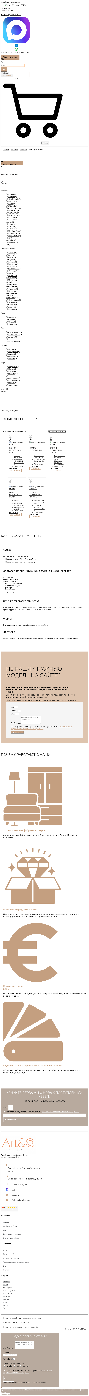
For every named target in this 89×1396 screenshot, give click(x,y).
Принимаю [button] (5, 1394)
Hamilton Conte (14, 231)
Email (13, 714)
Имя (12, 707)
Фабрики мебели (10, 1226)
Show (4, 389)
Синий (11, 320)
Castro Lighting (14, 208)
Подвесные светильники (11, 285)
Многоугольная (12, 378)
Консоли (11, 309)
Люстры (11, 271)
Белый (10, 317)
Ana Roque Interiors (11, 221)
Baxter (10, 204)
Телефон (14, 711)
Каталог (14, 150)
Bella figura (7, 1287)
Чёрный (11, 324)
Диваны (11, 253)
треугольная (13, 385)
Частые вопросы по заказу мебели (16, 1262)
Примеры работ (9, 1254)
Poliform (11, 197)
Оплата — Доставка (11, 1258)
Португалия (13, 352)
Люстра (11, 307)
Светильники (13, 269)
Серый (11, 322)
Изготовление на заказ (12, 1234)
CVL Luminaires (10, 239)
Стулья (11, 260)
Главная (6, 150)
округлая (11, 383)
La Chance (12, 217)
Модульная (12, 367)
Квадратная (12, 380)
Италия (11, 349)
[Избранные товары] (16, 78)
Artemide (11, 229)
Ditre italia (12, 206)
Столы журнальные (10, 297)
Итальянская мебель (11, 1238)
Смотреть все (7, 75)
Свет (5, 1230)
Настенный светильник (11, 277)
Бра (9, 273)
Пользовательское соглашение (16, 1322)
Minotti (11, 194)
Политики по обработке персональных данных (41, 727)
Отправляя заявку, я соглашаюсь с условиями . (41, 727)
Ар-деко (11, 337)
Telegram (25, 1366)
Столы (11, 257)
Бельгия (11, 359)
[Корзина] (33, 139)
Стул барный (13, 300)
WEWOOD (12, 213)
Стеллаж (11, 305)
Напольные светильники (11, 292)
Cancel (3, 391)
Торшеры (12, 289)
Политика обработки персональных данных (22, 1318)
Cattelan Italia (13, 199)
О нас (5, 1250)
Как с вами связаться (13, 1364)
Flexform (23, 150)
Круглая (11, 371)
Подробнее (15, 470)
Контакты (7, 1270)
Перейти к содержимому (11, 2)
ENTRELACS (13, 233)
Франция (12, 356)
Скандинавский (12, 341)
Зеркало (11, 302)
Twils (10, 224)
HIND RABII (13, 236)
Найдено (5, 73)
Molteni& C (12, 211)
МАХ (17, 1366)
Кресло (11, 255)
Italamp (11, 226)
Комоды (11, 262)
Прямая (11, 369)
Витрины (12, 264)
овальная (11, 374)
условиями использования (69, 1390)
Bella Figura (12, 215)
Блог (5, 1266)
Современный (14, 332)
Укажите (7, 1353)
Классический (14, 335)
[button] (10, 57)
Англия (11, 354)
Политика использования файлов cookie (20, 1327)
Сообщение (16, 723)
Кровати (11, 266)
